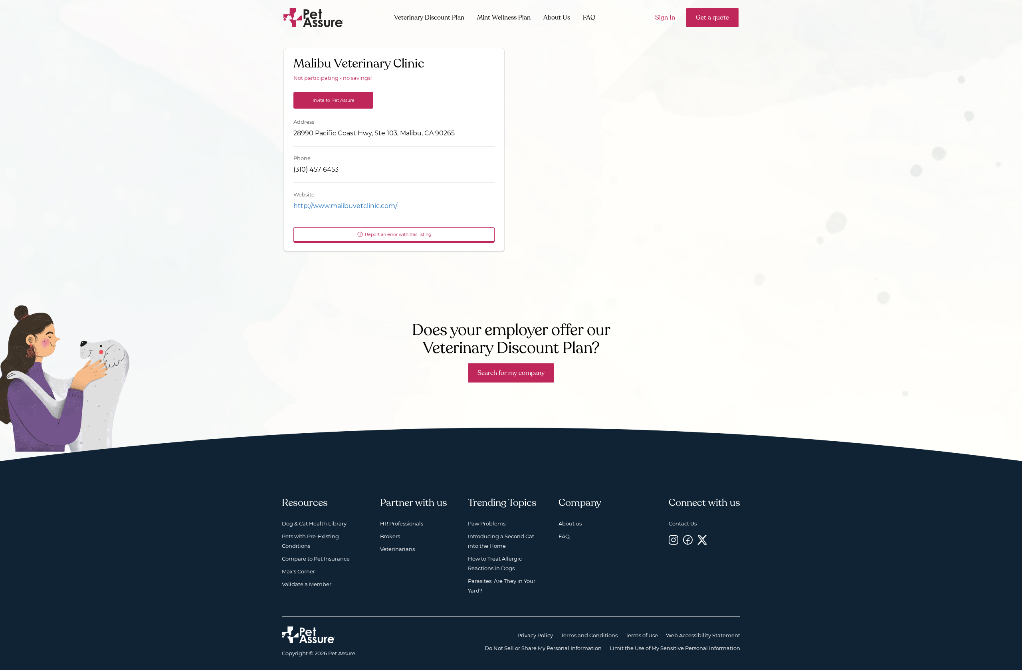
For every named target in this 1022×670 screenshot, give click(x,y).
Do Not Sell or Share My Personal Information (543, 648)
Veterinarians (397, 549)
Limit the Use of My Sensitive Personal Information (675, 648)
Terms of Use (642, 635)
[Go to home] (313, 17)
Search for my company (511, 373)
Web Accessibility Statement (703, 635)
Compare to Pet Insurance (316, 558)
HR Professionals (401, 523)
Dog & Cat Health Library (314, 523)
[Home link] (308, 635)
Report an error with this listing (398, 234)
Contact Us (683, 523)
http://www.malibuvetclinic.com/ (345, 206)
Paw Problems (486, 523)
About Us (556, 17)
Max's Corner (298, 571)
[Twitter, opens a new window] (702, 540)
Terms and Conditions (589, 635)
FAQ (589, 17)
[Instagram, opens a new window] (673, 540)
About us (570, 523)
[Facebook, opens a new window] (688, 540)
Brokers (390, 536)
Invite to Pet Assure (334, 100)
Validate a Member (306, 584)
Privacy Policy (535, 635)
